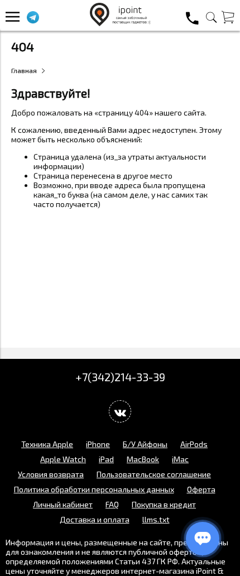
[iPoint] (120, 23)
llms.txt (156, 519)
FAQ (112, 504)
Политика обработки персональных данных (94, 489)
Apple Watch (63, 459)
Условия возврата (51, 474)
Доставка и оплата (94, 519)
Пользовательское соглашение (154, 474)
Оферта (201, 489)
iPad (106, 459)
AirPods (194, 444)
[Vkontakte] (120, 411)
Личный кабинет (63, 504)
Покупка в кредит (164, 504)
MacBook (143, 459)
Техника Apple (47, 444)
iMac (180, 459)
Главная (24, 70)
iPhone (98, 444)
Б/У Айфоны (145, 444)
